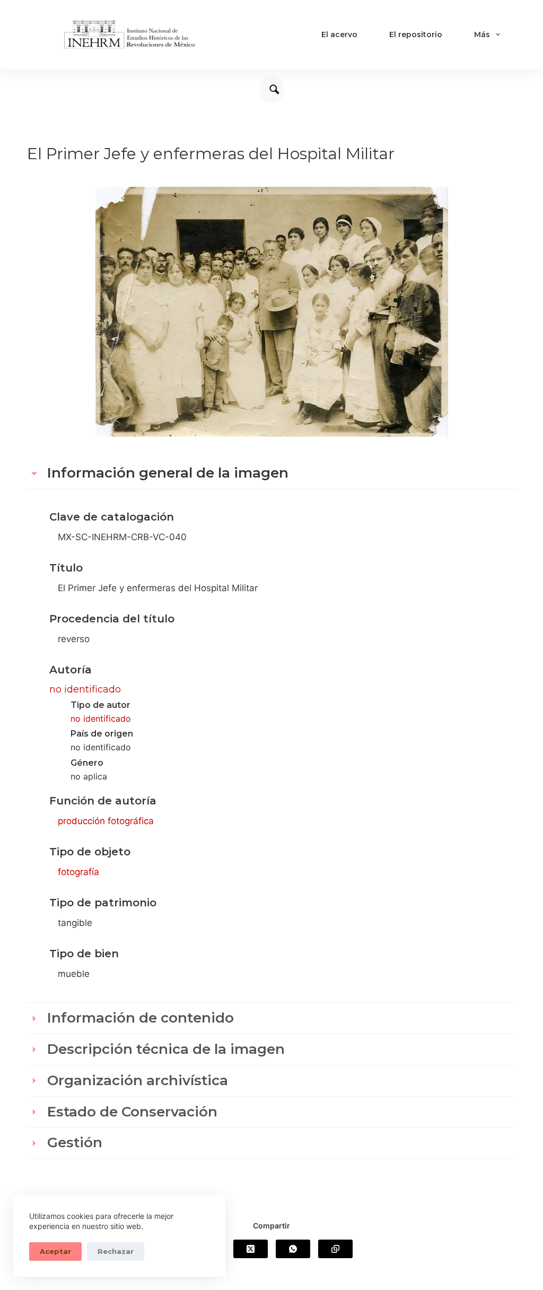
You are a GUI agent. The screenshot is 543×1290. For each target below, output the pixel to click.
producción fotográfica (106, 821)
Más (482, 34)
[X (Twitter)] (250, 1249)
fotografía (78, 872)
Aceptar (55, 1251)
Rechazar (116, 1251)
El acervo (339, 34)
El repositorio (415, 34)
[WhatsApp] (293, 1249)
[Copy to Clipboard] (335, 1249)
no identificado (85, 689)
